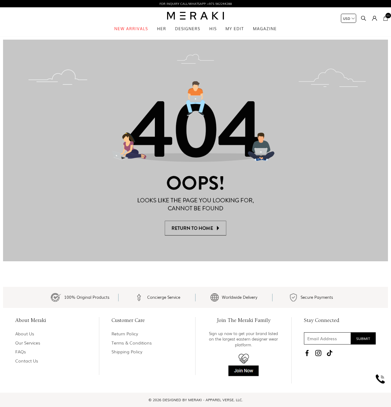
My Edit (234, 28)
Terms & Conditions (131, 343)
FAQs (20, 352)
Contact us (26, 361)
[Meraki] (195, 16)
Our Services (27, 343)
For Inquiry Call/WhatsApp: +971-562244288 (195, 3)
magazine (265, 28)
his (213, 28)
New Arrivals (131, 28)
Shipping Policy (126, 352)
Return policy (124, 334)
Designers (187, 28)
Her (161, 28)
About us (24, 334)
